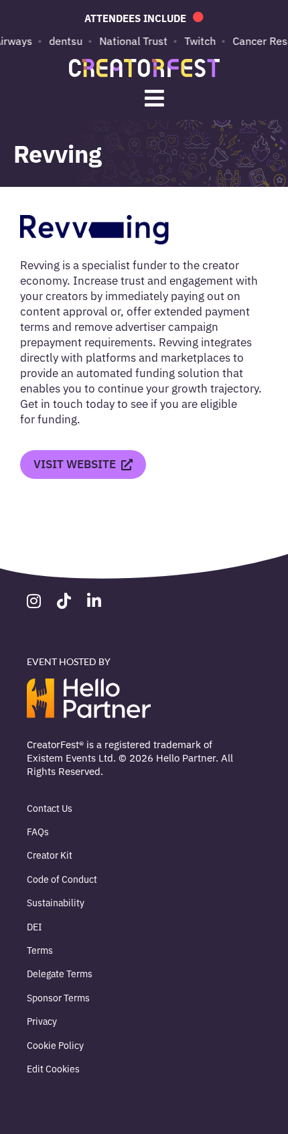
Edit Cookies (53, 1068)
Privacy (42, 1020)
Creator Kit (49, 854)
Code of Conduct (62, 878)
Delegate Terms (59, 973)
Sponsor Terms (58, 997)
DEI (34, 926)
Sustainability (55, 902)
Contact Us (49, 807)
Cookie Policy (55, 1045)
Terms (40, 949)
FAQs (38, 831)
